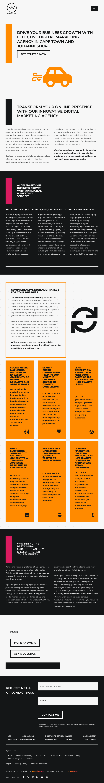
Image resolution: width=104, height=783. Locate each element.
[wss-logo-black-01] (12, 3)
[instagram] (33, 777)
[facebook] (23, 777)
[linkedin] (37, 777)
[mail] (47, 777)
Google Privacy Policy (45, 726)
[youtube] (42, 777)
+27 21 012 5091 (73, 771)
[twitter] (28, 777)
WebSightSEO (38, 771)
